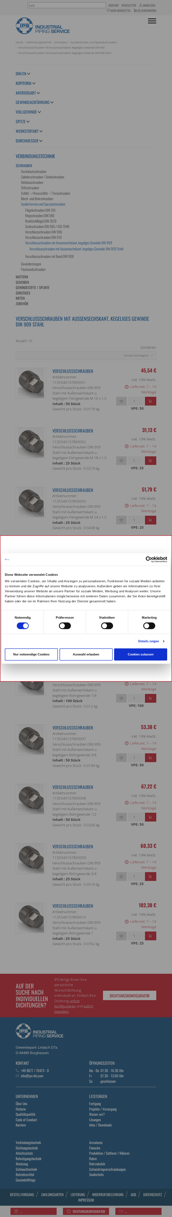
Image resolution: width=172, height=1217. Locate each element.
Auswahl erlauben (86, 654)
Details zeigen (148, 641)
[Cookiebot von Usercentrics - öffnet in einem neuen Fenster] (148, 559)
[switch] (65, 625)
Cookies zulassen (141, 654)
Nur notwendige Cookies (31, 654)
